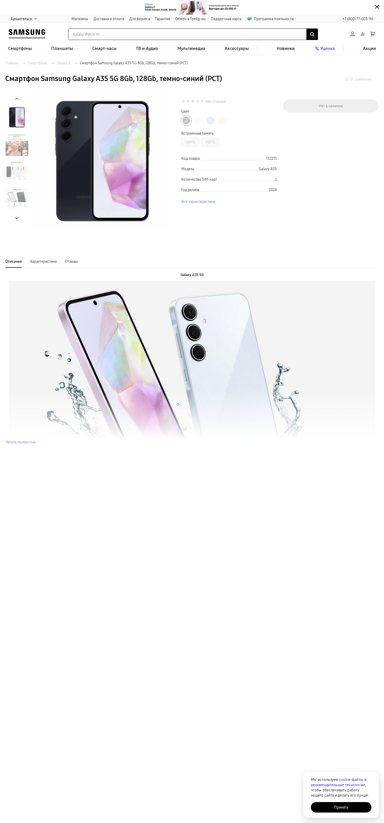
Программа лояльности (274, 18)
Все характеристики (198, 201)
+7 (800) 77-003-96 (357, 18)
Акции (369, 48)
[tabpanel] (192, 358)
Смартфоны (20, 48)
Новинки (286, 48)
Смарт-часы (104, 48)
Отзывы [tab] (71, 261)
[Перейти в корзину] (373, 34)
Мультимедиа (191, 48)
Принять (341, 807)
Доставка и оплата (109, 18)
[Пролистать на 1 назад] (16, 99)
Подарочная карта (226, 18)
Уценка (327, 48)
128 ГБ (190, 142)
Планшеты (62, 48)
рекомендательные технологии (338, 784)
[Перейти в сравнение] (362, 34)
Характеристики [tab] (43, 261)
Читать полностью (20, 442)
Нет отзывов (216, 101)
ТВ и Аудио (147, 48)
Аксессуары (237, 48)
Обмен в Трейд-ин (190, 18)
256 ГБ (210, 142)
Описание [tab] (13, 261)
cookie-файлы (351, 779)
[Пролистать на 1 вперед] (16, 218)
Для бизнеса (139, 18)
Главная (11, 63)
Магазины (80, 18)
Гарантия (162, 18)
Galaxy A (64, 63)
